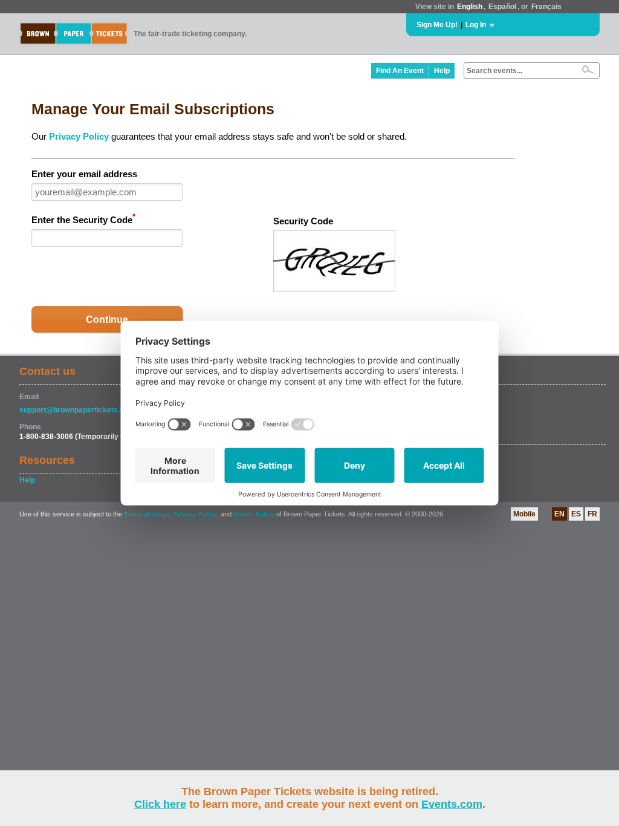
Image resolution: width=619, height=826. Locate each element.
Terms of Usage (147, 514)
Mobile (524, 514)
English (469, 6)
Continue (107, 319)
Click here (160, 804)
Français (546, 6)
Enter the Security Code (83, 219)
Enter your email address (84, 174)
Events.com (451, 804)
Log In (475, 25)
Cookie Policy (253, 514)
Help (442, 71)
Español (502, 6)
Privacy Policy (79, 136)
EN (559, 514)
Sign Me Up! (437, 25)
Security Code (303, 221)
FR (592, 514)
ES (576, 514)
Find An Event (400, 71)
